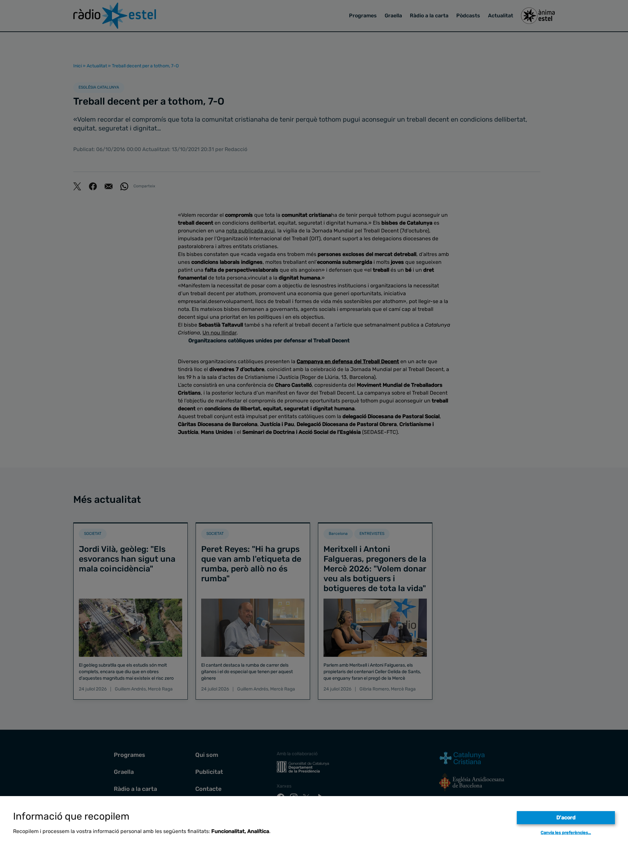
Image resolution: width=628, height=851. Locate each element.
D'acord (566, 817)
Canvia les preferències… (566, 832)
